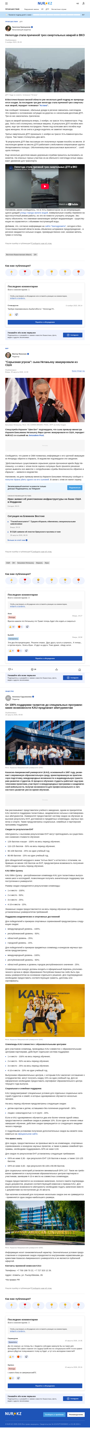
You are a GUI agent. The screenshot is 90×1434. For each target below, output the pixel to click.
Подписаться (75, 488)
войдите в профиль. (17, 298)
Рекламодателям (76, 1414)
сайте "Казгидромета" (55, 226)
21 (38, 582)
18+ (35, 255)
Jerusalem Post (36, 435)
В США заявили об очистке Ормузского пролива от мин (35, 532)
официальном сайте (28, 1134)
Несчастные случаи (58, 9)
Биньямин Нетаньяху (25, 563)
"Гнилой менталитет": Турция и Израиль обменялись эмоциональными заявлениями (43, 523)
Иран (47, 563)
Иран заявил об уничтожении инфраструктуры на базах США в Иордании (44, 500)
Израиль (39, 563)
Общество (9, 691)
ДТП (47, 9)
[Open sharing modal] (56, 669)
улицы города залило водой (34, 213)
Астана (43, 105)
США (8, 563)
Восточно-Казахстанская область (19, 255)
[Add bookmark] (80, 670)
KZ (78, 3)
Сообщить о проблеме (54, 1414)
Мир (6, 348)
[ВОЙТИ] (83, 3)
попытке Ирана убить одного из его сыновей (27, 479)
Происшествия (12, 9)
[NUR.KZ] (45, 3)
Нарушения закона (31, 9)
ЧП (42, 9)
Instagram (74, 335)
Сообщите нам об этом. (41, 243)
